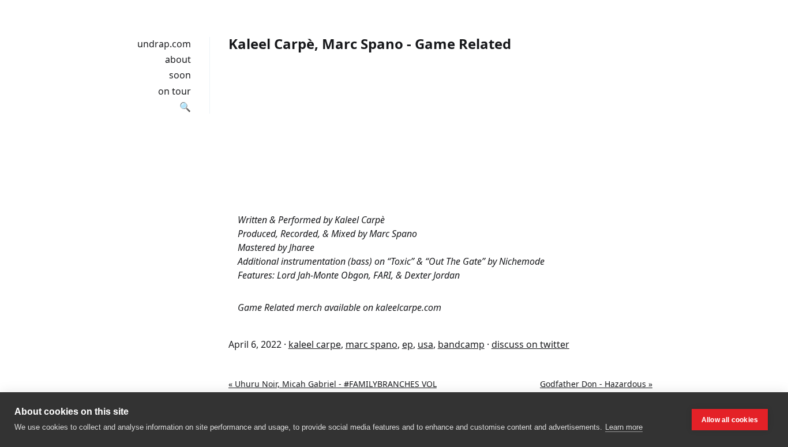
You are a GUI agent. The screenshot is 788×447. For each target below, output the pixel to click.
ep (407, 344)
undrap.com (164, 43)
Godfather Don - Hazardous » (596, 383)
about (178, 59)
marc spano (371, 344)
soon (180, 75)
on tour (174, 91)
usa (425, 344)
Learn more (624, 427)
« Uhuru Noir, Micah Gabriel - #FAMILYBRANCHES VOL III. (332, 389)
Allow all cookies (729, 420)
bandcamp (461, 344)
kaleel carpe (314, 344)
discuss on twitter (530, 344)
